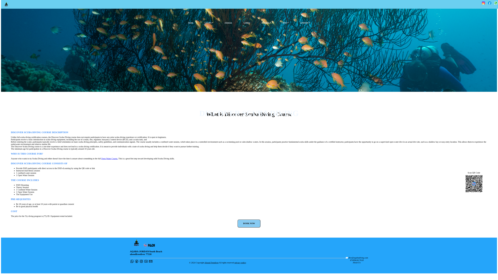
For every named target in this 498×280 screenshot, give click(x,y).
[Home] (6, 4)
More (284, 22)
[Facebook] (490, 3)
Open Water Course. (109, 159)
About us (228, 22)
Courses (208, 22)
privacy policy (240, 263)
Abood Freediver (211, 263)
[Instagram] (483, 3)
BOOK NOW (249, 223)
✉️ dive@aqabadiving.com (356, 258)
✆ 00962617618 (357, 260)
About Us (357, 262)
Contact (247, 22)
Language (304, 22)
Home (190, 22)
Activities (265, 22)
